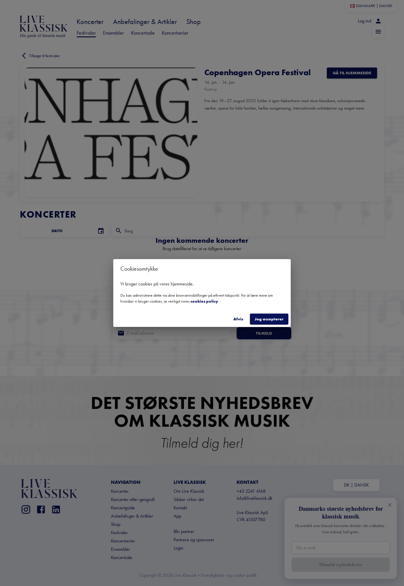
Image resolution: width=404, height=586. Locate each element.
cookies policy (204, 301)
